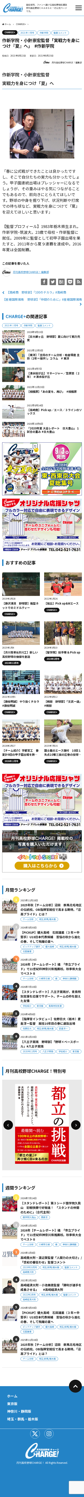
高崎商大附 (28, 1272)
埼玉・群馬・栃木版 (22, 1419)
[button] (8, 1125)
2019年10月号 (30, 1267)
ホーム (12, 1395)
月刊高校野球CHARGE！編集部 (67, 62)
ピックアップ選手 (31, 946)
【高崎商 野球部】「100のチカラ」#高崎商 (36, 292)
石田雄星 (27, 951)
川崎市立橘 (44, 978)
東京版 (40, 1005)
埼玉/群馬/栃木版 (47, 919)
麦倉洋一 (63, 1028)
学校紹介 (27, 1005)
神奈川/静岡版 (69, 978)
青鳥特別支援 (55, 1005)
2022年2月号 (29, 1294)
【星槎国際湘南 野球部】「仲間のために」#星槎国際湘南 (42, 299)
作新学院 (44, 32)
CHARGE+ (10, 32)
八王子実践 (47, 1051)
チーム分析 (28, 919)
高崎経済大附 (29, 1299)
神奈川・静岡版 (19, 1411)
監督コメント (60, 32)
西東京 (44, 1217)
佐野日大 (27, 1028)
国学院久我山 (29, 1217)
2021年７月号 (27, 32)
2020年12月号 (30, 1051)
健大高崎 (49, 946)
